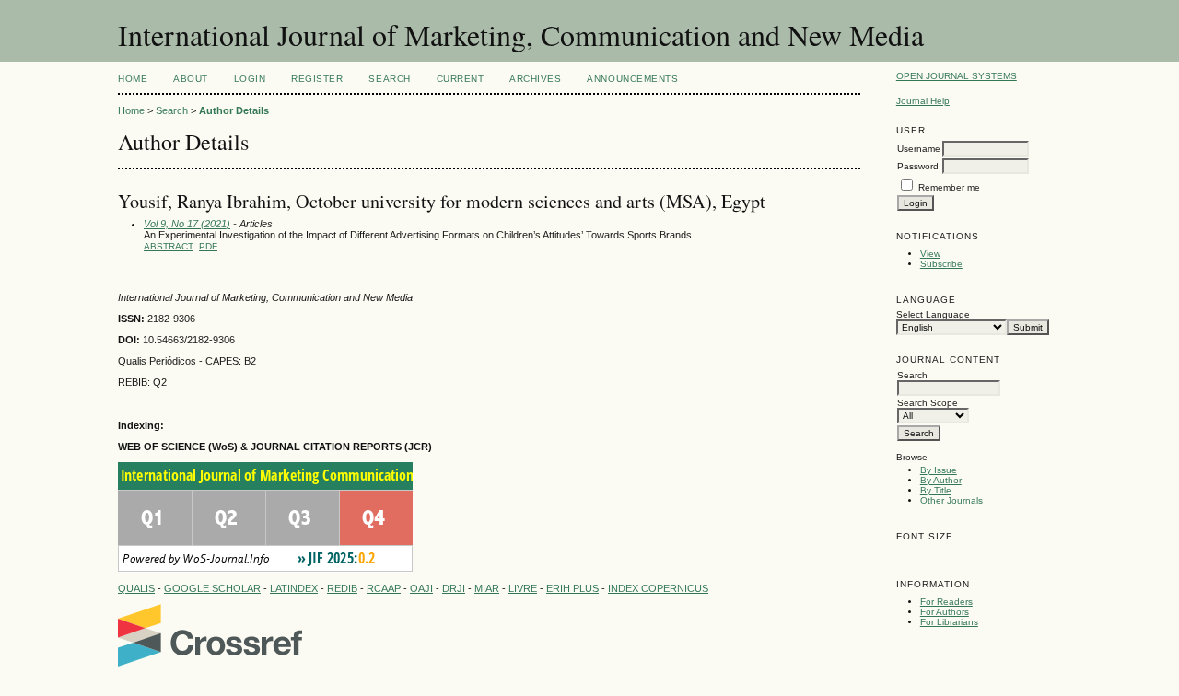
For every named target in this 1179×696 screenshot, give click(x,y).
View (930, 254)
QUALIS (136, 588)
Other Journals (951, 500)
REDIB (342, 588)
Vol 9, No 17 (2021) (187, 223)
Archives (535, 79)
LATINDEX (294, 588)
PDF (208, 246)
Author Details (234, 110)
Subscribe (941, 264)
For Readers (946, 602)
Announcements (632, 79)
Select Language (933, 314)
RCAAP (384, 588)
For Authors (944, 612)
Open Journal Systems (956, 76)
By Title (935, 490)
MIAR (486, 588)
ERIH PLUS (572, 588)
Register (317, 79)
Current (460, 79)
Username (918, 149)
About (190, 79)
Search (389, 79)
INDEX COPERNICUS (658, 588)
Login (250, 79)
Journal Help (923, 101)
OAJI (421, 588)
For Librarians (949, 622)
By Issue (938, 470)
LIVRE (522, 588)
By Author (941, 480)
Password (918, 166)
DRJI (453, 588)
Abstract (168, 246)
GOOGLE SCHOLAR (212, 588)
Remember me (949, 187)
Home (132, 79)
